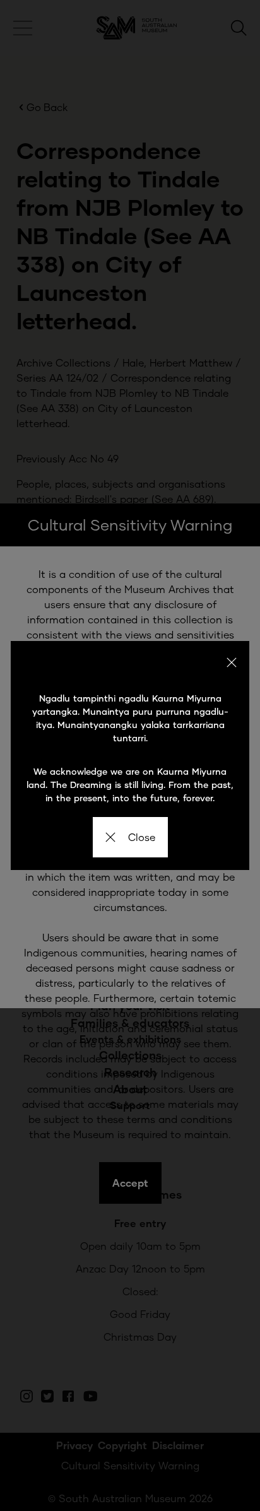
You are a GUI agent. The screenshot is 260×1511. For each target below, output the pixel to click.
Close (141, 837)
